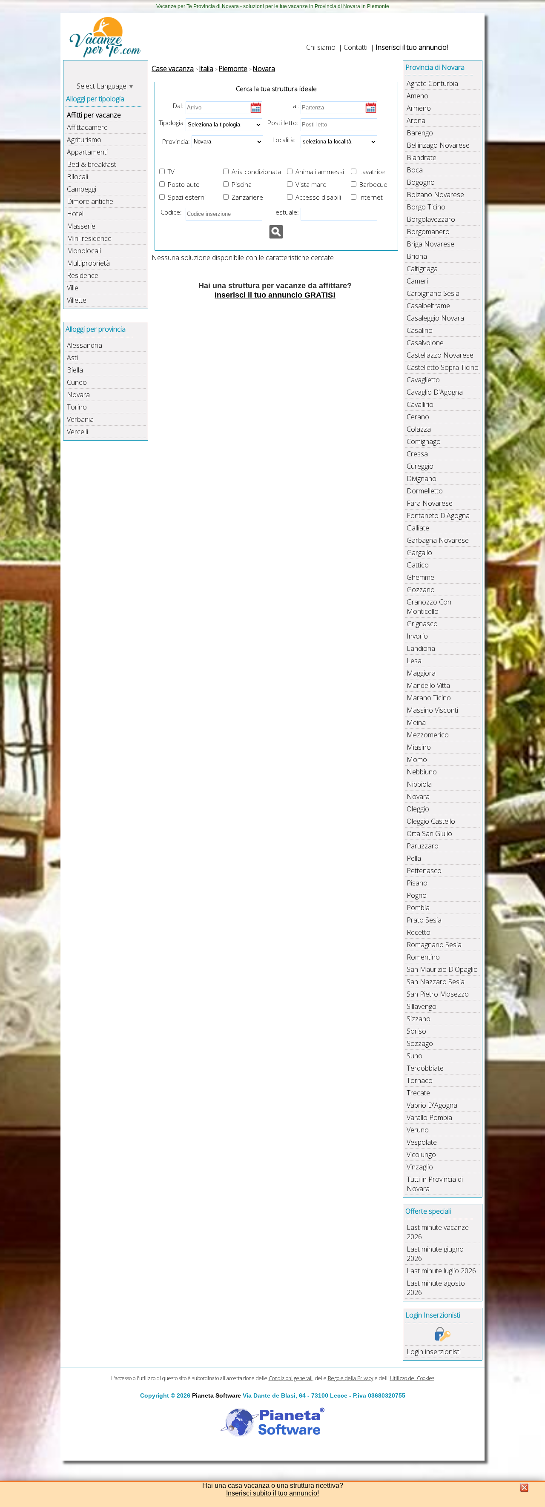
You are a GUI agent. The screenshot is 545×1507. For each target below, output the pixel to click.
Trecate (418, 1092)
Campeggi (81, 189)
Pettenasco (424, 870)
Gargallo (419, 552)
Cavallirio (420, 404)
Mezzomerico (428, 734)
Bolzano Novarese (435, 194)
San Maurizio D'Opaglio (442, 969)
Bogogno (421, 182)
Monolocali (84, 250)
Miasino (419, 747)
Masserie (81, 226)
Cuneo (77, 382)
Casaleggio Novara (435, 318)
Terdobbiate (425, 1068)
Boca (415, 170)
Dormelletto (425, 491)
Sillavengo (421, 1006)
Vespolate (422, 1142)
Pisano (417, 883)
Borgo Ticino (426, 207)
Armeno (419, 108)
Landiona (421, 648)
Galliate (418, 528)
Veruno (418, 1130)
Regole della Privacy (350, 1378)
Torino (77, 407)
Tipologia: (171, 122)
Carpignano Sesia (433, 293)
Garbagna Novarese (438, 540)
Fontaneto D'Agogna (438, 515)
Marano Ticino (429, 697)
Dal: (178, 105)
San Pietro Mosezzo (438, 994)
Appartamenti (87, 152)
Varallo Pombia (429, 1117)
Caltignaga (422, 268)
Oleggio (418, 809)
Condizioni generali (291, 1378)
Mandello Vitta (428, 685)
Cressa (417, 453)
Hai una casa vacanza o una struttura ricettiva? (272, 1485)
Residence (82, 275)
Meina (416, 722)
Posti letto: (282, 122)
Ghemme (420, 577)
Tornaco (420, 1080)
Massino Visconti (432, 710)
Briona (417, 256)
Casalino (420, 330)
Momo (417, 759)
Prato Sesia (424, 920)
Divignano (421, 478)
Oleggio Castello (431, 821)
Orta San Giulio (429, 833)
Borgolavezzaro (431, 219)
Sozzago (420, 1043)
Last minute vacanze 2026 (438, 1232)
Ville (72, 287)
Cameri (417, 281)
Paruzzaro (423, 846)
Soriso (416, 1031)
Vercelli (77, 431)
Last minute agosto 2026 (436, 1287)
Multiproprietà (88, 263)
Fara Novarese (430, 503)
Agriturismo (84, 139)
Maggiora (421, 673)
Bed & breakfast (91, 164)
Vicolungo (421, 1154)
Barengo (420, 133)
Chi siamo (321, 47)
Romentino (423, 957)
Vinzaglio (420, 1167)
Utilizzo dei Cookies (412, 1378)
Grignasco (422, 623)
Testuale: (283, 212)
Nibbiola (419, 784)
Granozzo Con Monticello (429, 606)
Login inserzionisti (434, 1351)
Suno (414, 1055)
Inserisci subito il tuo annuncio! (272, 1493)
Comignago (424, 441)
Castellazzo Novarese (440, 355)
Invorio (417, 636)
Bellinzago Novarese (438, 145)
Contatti (355, 47)
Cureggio (420, 466)
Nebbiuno (422, 771)
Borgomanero (428, 231)
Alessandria (84, 345)
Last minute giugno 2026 (435, 1253)
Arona (416, 120)
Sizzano (418, 1018)
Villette (76, 300)
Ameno (417, 95)
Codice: (169, 212)
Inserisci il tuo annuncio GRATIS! (275, 295)
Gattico (418, 565)
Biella (75, 370)
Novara (78, 394)
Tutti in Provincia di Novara (435, 1184)
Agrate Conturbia (432, 83)
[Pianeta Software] (272, 1437)
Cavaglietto (423, 379)
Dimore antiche (90, 201)
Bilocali (77, 176)
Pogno (417, 895)
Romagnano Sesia (434, 944)
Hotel (75, 213)
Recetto (418, 932)
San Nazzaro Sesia (436, 981)
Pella (414, 858)
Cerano (418, 416)
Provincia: (173, 141)
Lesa (414, 660)
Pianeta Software (216, 1395)
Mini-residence (89, 238)
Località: (281, 139)
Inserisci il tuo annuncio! (412, 47)
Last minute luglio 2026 (441, 1270)
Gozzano (421, 589)
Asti (72, 357)
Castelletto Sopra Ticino (443, 367)
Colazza (419, 429)
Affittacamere (87, 127)
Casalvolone (425, 342)
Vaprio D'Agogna (432, 1105)
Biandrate (421, 157)
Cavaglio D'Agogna (435, 392)
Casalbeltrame (428, 305)
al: (296, 105)
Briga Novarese (430, 244)
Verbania (80, 419)
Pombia (418, 907)
